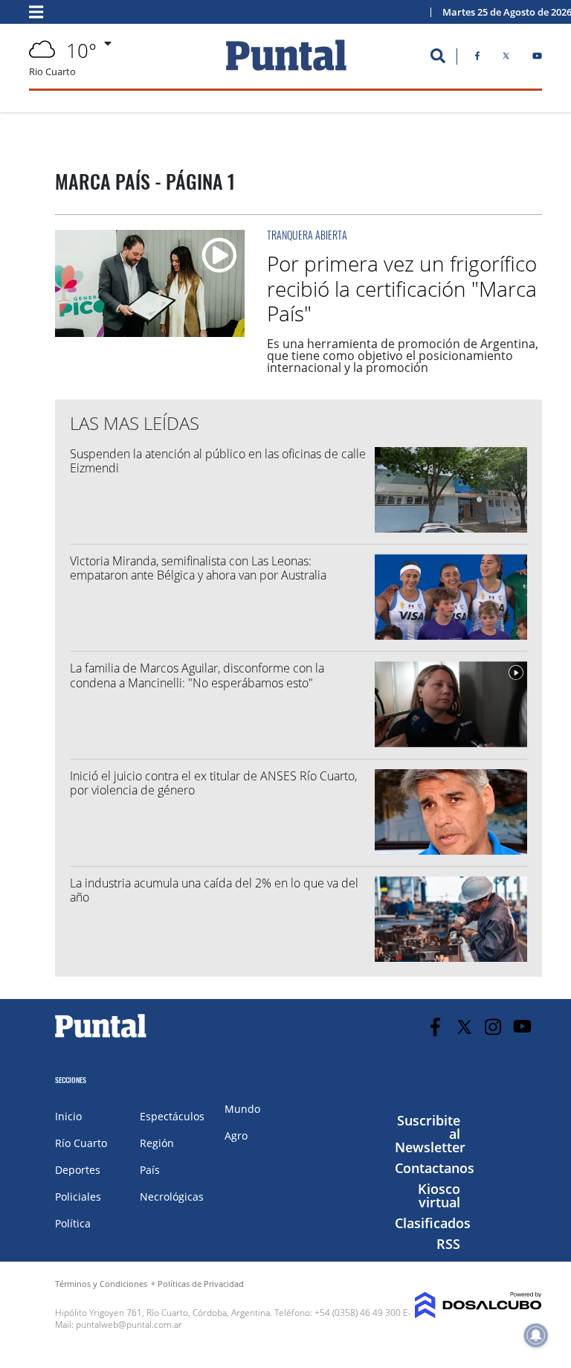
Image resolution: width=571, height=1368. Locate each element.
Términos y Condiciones (101, 1283)
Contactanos (434, 1168)
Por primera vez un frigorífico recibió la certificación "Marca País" (402, 288)
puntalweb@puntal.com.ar (129, 1324)
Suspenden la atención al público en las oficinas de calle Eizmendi (218, 461)
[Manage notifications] (536, 1335)
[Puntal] (101, 1037)
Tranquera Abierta (307, 235)
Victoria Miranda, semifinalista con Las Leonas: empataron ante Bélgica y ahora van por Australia (198, 568)
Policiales (78, 1196)
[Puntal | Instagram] (493, 1027)
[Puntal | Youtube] (537, 59)
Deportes (77, 1170)
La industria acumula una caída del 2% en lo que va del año (214, 890)
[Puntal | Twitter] (506, 59)
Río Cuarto (81, 1143)
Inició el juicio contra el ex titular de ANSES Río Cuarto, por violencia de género (213, 783)
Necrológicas (172, 1196)
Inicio (68, 1116)
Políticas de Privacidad (201, 1283)
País (150, 1170)
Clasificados (433, 1223)
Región (157, 1143)
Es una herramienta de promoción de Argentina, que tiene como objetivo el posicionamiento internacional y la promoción (402, 355)
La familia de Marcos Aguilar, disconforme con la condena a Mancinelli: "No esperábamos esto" (197, 675)
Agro (236, 1135)
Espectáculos (172, 1116)
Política (73, 1223)
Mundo (242, 1109)
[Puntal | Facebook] (477, 59)
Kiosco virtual (439, 1195)
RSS (448, 1244)
